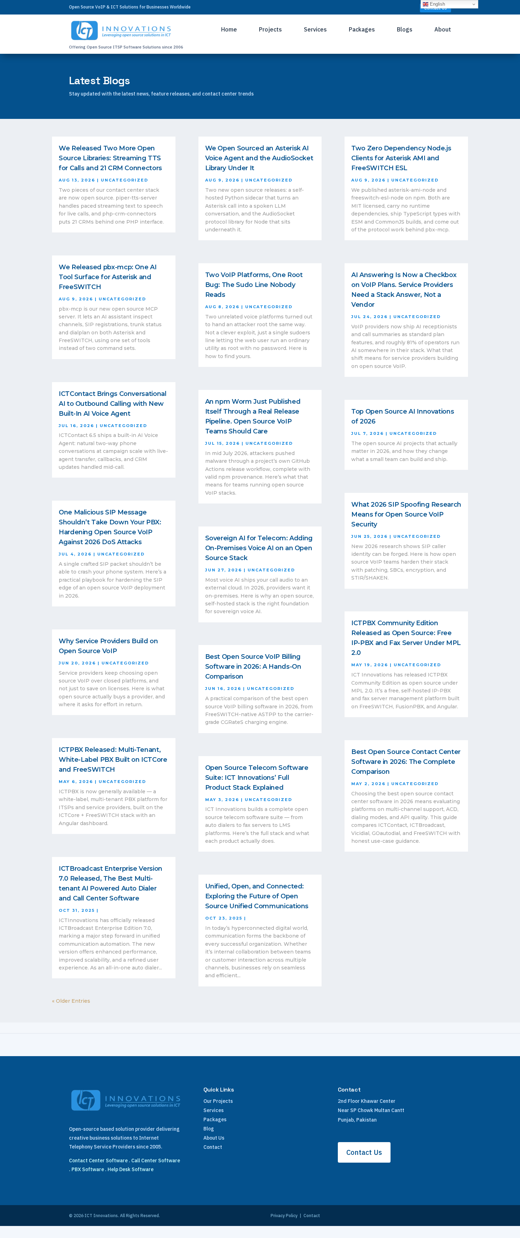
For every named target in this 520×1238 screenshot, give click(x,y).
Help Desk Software (131, 1169)
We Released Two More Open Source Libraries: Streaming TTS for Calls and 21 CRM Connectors (110, 158)
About (442, 30)
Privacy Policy (284, 1215)
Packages (362, 30)
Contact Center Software (98, 1160)
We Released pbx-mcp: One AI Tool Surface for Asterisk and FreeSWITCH (107, 277)
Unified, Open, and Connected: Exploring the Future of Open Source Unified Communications (257, 896)
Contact (212, 1147)
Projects (270, 30)
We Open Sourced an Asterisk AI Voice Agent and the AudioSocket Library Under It (259, 158)
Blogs (404, 30)
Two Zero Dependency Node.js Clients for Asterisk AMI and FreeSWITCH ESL (401, 158)
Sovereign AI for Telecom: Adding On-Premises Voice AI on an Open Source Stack (259, 548)
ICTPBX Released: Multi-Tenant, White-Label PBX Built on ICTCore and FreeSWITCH (113, 759)
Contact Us (364, 1152)
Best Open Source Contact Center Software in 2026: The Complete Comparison (406, 762)
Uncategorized (124, 180)
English (436, 4)
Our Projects (218, 1101)
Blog (208, 1128)
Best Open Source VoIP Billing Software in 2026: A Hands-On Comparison (253, 666)
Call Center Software (155, 1160)
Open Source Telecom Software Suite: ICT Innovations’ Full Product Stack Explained (256, 777)
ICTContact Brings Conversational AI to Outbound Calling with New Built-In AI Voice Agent (112, 404)
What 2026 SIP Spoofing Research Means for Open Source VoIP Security (406, 514)
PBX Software (87, 1169)
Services (315, 30)
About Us (213, 1138)
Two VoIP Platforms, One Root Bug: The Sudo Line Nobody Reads (254, 285)
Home (229, 30)
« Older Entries (71, 1001)
